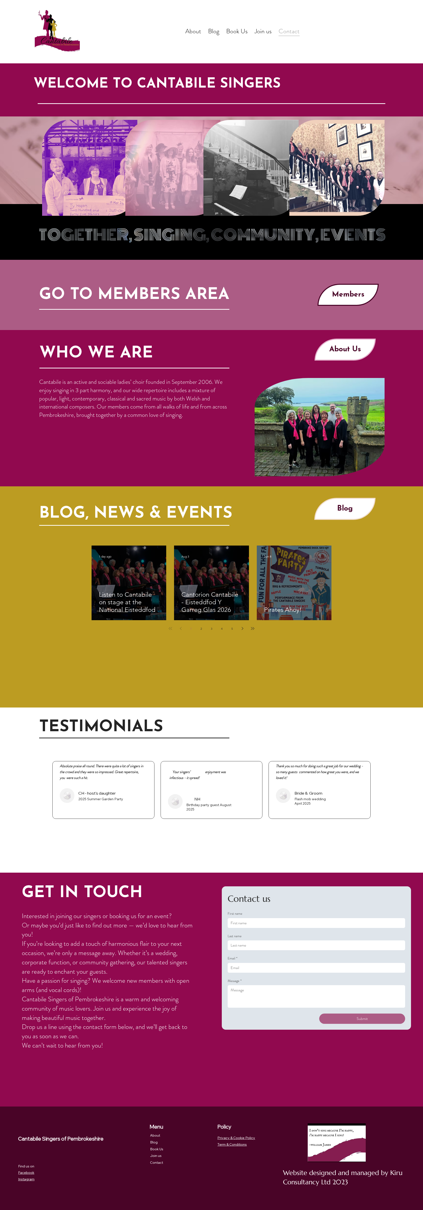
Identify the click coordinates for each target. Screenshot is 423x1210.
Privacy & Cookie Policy (236, 1138)
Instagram (26, 1179)
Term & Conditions (232, 1144)
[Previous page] (180, 628)
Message (235, 981)
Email (232, 958)
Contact (156, 1162)
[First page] (170, 628)
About (155, 1135)
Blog (154, 1142)
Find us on (26, 1166)
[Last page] (252, 628)
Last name (235, 936)
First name (235, 913)
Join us (156, 1155)
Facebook (26, 1172)
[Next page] (242, 628)
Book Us (156, 1149)
